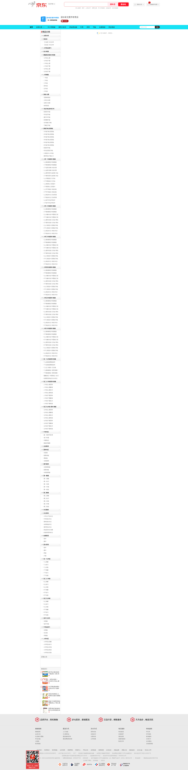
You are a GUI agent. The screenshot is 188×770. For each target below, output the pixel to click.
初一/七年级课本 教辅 (50, 359)
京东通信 (148, 741)
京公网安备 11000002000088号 (46, 753)
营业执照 (137, 758)
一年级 (46, 77)
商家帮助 (70, 750)
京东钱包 (95, 760)
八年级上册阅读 (48, 392)
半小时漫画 (101, 8)
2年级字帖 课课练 (49, 134)
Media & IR (148, 750)
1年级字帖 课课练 (49, 131)
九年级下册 (47, 71)
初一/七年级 (47, 559)
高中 (45, 541)
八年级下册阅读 (48, 403)
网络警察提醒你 (75, 764)
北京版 (46, 633)
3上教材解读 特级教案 (50, 239)
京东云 (103, 760)
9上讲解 (46, 601)
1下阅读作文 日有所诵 (50, 197)
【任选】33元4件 (49, 45)
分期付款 (93, 736)
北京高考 (46, 446)
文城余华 (108, 8)
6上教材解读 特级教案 (50, 331)
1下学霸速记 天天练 (49, 181)
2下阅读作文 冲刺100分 (51, 233)
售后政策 (121, 731)
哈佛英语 (46, 535)
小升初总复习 (47, 48)
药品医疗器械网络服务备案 (86, 753)
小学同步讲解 (48, 641)
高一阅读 (46, 489)
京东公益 (139, 750)
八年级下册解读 (48, 398)
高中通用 (46, 464)
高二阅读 (46, 506)
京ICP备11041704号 (64, 753)
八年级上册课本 (48, 384)
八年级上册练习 (48, 390)
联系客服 (37, 743)
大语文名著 (47, 100)
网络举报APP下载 (112, 764)
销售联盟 (101, 750)
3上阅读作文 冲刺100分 (51, 261)
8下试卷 (46, 595)
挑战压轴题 (47, 443)
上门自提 (65, 731)
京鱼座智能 (149, 743)
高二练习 (46, 498)
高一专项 (46, 487)
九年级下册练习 (48, 426)
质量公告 (124, 750)
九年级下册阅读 (48, 429)
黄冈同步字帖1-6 (49, 156)
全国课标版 (47, 467)
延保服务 (148, 736)
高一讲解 (46, 478)
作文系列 (46, 513)
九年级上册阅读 (48, 418)
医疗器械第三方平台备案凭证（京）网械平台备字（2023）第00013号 (111, 758)
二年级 (46, 80)
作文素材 (46, 509)
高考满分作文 (48, 521)
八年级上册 (47, 63)
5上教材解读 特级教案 (50, 301)
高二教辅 (46, 492)
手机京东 (85, 750)
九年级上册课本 (48, 410)
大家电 (37, 741)
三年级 (46, 83)
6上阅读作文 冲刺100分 (51, 353)
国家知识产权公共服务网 (124, 764)
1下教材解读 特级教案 (50, 165)
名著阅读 (102, 27)
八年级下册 (47, 66)
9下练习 (46, 612)
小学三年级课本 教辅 (50, 236)
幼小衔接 (46, 51)
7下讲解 (46, 570)
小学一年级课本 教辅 (50, 159)
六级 (45, 555)
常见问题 (37, 739)
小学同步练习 (48, 644)
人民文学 (88, 8)
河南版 (46, 635)
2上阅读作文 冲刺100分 (51, 231)
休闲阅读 (46, 105)
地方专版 (46, 624)
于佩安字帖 (47, 125)
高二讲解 (46, 495)
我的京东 (139, 4)
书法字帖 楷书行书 (49, 109)
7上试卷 (46, 567)
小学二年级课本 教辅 (50, 206)
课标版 (46, 458)
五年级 (46, 88)
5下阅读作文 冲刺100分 (51, 325)
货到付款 (93, 731)
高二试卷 (46, 501)
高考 (88, 27)
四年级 (46, 86)
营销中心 (78, 750)
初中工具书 (47, 618)
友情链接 (93, 750)
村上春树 (78, 8)
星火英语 (46, 544)
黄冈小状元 (62, 27)
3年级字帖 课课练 (49, 137)
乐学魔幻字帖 (48, 122)
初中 (45, 538)
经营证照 (85, 758)
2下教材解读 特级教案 (50, 212)
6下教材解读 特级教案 (50, 334)
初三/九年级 (47, 598)
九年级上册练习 (48, 415)
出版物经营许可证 (95, 755)
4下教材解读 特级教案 (50, 273)
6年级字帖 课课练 (49, 145)
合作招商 (62, 750)
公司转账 (93, 739)
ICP (74, 753)
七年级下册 (47, 60)
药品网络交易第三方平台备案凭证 (122, 753)
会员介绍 (37, 734)
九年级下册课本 (48, 420)
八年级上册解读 (48, 387)
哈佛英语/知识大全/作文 (50, 378)
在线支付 (93, 734)
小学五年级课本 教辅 (50, 298)
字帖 (94, 27)
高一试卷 (46, 484)
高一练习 (46, 481)
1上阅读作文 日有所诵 (50, 194)
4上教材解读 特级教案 (50, 270)
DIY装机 (148, 734)
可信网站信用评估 (63, 764)
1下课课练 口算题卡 (49, 186)
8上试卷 (46, 587)
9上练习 (46, 604)
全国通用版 (47, 472)
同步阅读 (112, 27)
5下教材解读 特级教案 (50, 303)
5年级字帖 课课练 (49, 142)
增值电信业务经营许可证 (151, 758)
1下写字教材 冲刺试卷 (50, 192)
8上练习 (46, 584)
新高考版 (46, 455)
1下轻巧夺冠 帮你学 (49, 203)
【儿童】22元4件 (49, 42)
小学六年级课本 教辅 (50, 328)
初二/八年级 (47, 578)
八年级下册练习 (48, 401)
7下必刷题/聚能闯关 (49, 365)
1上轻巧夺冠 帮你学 (49, 200)
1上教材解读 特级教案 (50, 162)
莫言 (83, 8)
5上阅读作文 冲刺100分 (51, 322)
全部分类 (39, 27)
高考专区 (46, 449)
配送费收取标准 (67, 739)
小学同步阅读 (48, 650)
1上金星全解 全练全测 (50, 170)
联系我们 (47, 750)
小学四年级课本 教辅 (50, 267)
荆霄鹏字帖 (47, 120)
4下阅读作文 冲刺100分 (51, 294)
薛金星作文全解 (48, 530)
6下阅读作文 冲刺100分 (51, 356)
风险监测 (116, 750)
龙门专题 (46, 437)
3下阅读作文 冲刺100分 (51, 264)
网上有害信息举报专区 (100, 764)
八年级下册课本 (48, 395)
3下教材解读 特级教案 (50, 242)
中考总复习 (47, 627)
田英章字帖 (47, 112)
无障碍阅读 (47, 97)
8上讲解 (46, 581)
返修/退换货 (121, 739)
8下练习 (46, 592)
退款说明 (121, 736)
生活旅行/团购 (39, 736)
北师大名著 (47, 103)
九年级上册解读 (48, 412)
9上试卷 (46, 607)
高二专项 (46, 504)
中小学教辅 (51, 27)
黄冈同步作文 (48, 527)
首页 (31, 27)
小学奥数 (46, 74)
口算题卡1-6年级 (49, 153)
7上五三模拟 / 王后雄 (50, 367)
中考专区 (46, 432)
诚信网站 (88, 764)
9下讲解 (46, 609)
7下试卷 (46, 575)
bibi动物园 (115, 8)
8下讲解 (46, 590)
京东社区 (108, 750)
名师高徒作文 (48, 524)
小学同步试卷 (48, 652)
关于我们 (39, 750)
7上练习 (46, 564)
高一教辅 (46, 475)
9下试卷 (46, 615)
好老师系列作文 (48, 532)
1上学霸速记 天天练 (49, 178)
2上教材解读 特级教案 (50, 209)
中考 (81, 27)
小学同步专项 (48, 647)
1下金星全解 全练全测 (50, 167)
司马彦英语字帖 (48, 150)
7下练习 (46, 573)
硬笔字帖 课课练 (48, 128)
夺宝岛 (148, 731)
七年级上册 (47, 58)
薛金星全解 (73, 27)
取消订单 (121, 741)
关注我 (65, 21)
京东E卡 (148, 739)
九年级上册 (47, 69)
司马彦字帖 (47, 114)
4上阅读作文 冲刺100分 (51, 292)
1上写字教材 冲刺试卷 (50, 189)
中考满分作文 (48, 519)
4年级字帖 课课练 (49, 139)
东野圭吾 (94, 8)
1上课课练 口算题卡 (49, 184)
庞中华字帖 (47, 117)
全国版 (46, 621)
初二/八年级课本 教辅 (50, 381)
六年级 (46, 91)
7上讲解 (46, 562)
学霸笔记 (46, 440)
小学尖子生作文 (48, 516)
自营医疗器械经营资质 (103, 753)
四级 (45, 553)
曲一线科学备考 (48, 435)
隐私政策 (132, 750)
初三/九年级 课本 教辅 (50, 406)
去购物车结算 (153, 4)
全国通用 (46, 461)
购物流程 (37, 731)
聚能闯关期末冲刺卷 (49, 55)
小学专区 (46, 638)
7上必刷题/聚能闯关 (49, 362)
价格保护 (121, 734)
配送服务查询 (67, 736)
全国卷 (46, 452)
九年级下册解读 (48, 423)
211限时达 (66, 734)
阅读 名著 (46, 94)
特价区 (45, 39)
